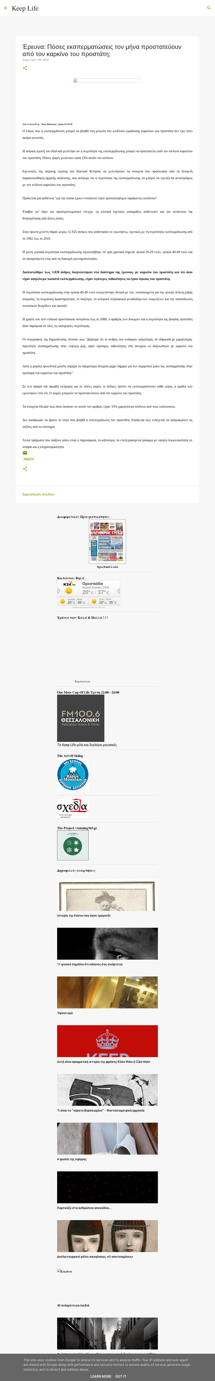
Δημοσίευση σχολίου (38, 494)
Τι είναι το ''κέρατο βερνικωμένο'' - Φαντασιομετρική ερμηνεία (100, 1110)
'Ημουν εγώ (65, 1013)
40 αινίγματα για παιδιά (73, 1305)
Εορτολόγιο (82, 681)
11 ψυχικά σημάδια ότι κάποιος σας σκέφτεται (90, 964)
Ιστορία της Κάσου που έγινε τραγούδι (83, 915)
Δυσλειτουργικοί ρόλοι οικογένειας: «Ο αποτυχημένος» (95, 1256)
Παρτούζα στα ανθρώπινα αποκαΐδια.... (84, 1208)
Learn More (100, 1376)
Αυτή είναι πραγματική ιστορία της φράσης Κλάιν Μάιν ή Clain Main (103, 1061)
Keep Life (25, 7)
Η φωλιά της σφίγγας (72, 1159)
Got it (120, 1376)
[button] (25, 68)
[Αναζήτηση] (44, 8)
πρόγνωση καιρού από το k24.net (88, 607)
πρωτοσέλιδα (107, 566)
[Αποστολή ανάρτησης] (25, 454)
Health (29, 459)
